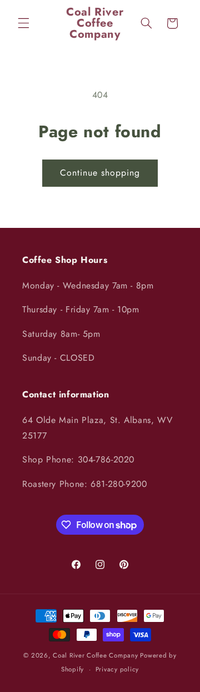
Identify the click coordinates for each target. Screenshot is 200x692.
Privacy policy (117, 669)
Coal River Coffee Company (95, 655)
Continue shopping (100, 172)
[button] (23, 23)
